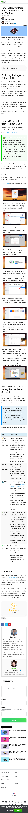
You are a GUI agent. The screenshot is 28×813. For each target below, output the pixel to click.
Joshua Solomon (9, 19)
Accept (18, 810)
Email (3, 707)
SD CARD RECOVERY (9, 5)
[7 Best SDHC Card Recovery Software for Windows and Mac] (5, 739)
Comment (4, 685)
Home (2, 5)
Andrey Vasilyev (9, 23)
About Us (3, 783)
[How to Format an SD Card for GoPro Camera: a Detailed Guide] (5, 746)
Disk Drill (7, 138)
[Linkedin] (15, 23)
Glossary (17, 780)
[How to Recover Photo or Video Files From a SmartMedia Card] (5, 753)
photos (10, 577)
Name (3, 699)
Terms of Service (5, 772)
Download (6, 183)
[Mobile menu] (26, 1)
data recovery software (11, 132)
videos (15, 577)
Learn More (10, 810)
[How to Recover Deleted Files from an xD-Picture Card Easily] (5, 732)
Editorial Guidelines (5, 780)
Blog (16, 776)
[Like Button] (3, 618)
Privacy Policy (4, 776)
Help (16, 772)
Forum (16, 783)
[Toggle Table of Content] (12, 68)
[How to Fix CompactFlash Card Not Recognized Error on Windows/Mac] (5, 759)
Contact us (3, 787)
